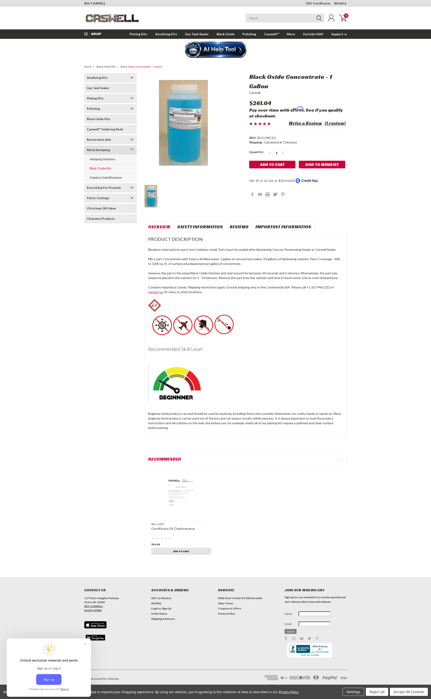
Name (288, 613)
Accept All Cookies (409, 691)
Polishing (249, 34)
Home (88, 66)
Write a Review (305, 123)
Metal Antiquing (98, 150)
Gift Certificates (318, 3)
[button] (215, 50)
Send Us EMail (92, 610)
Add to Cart (181, 551)
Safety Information (200, 227)
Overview (159, 227)
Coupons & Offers (229, 608)
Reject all (377, 691)
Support (337, 34)
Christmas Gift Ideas (101, 208)
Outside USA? (313, 34)
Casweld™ (271, 34)
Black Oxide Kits (106, 66)
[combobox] (285, 17)
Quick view (181, 493)
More (291, 34)
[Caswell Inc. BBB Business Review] (309, 650)
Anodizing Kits (166, 34)
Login (154, 608)
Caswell (255, 93)
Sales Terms (225, 603)
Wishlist (340, 3)
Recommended (164, 459)
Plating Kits (138, 34)
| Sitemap (113, 678)
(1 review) (335, 123)
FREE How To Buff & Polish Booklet (240, 598)
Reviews (239, 227)
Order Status (159, 613)
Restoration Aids (99, 139)
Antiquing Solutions (102, 159)
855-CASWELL (95, 3)
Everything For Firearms (104, 187)
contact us (155, 292)
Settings (353, 691)
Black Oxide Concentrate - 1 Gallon (141, 66)
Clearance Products (101, 218)
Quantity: (256, 152)
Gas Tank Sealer (197, 34)
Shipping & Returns (163, 618)
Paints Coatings (98, 198)
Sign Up (166, 608)
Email (288, 624)
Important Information (283, 227)
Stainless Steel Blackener (106, 177)
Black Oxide (226, 34)
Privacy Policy (226, 613)
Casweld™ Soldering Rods (105, 129)
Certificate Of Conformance (173, 528)
